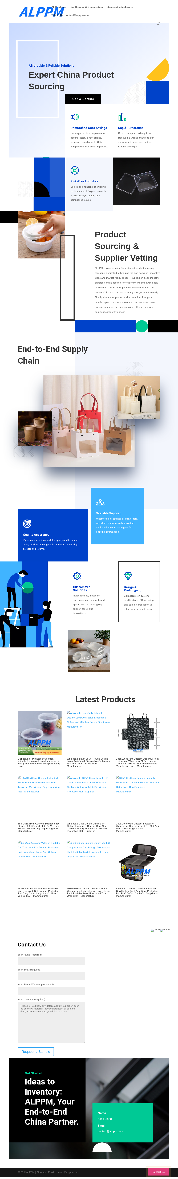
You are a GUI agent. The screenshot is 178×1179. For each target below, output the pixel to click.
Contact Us (158, 1171)
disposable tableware (120, 7)
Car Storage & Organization (87, 7)
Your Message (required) (31, 999)
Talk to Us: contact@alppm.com (70, 15)
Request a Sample (36, 1052)
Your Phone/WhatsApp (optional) (36, 984)
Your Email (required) (29, 969)
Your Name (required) (30, 954)
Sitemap (41, 1172)
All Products (58, 7)
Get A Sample (83, 99)
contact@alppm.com (110, 1131)
